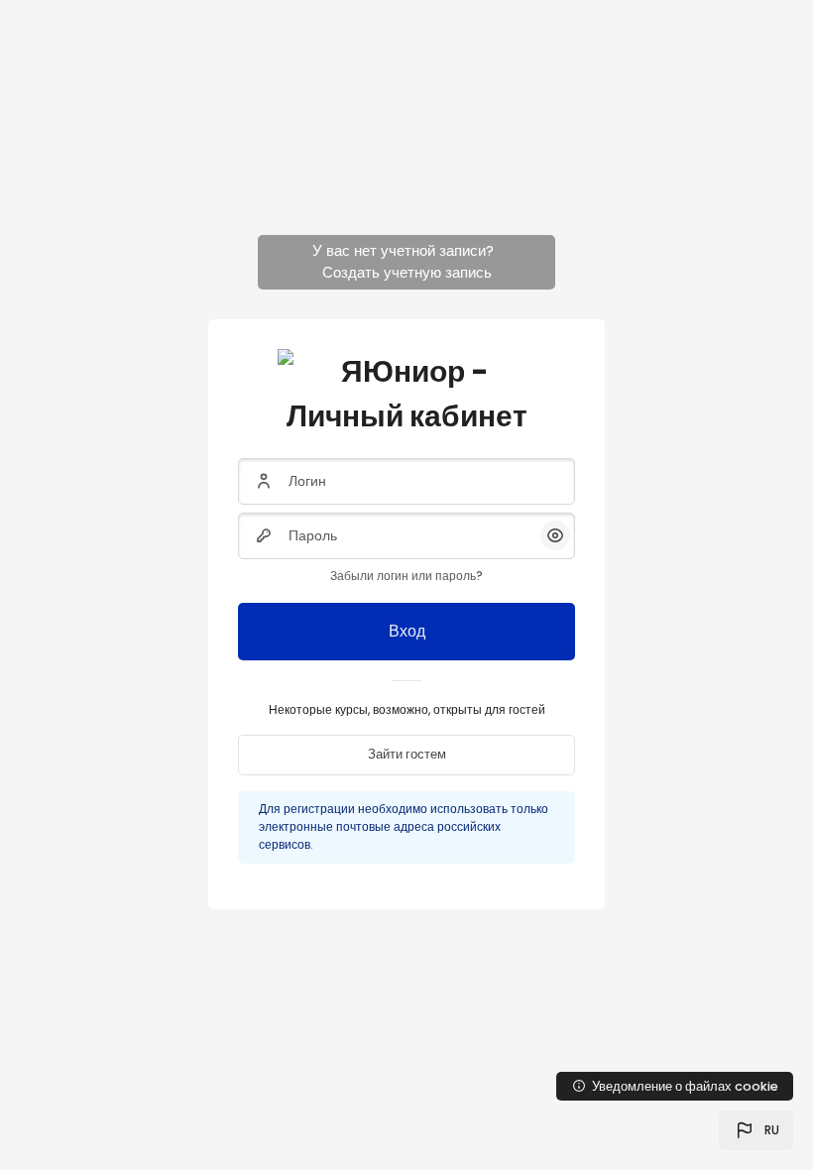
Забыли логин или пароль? (406, 575)
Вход (407, 631)
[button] (756, 1130)
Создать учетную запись (407, 272)
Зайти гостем (407, 754)
